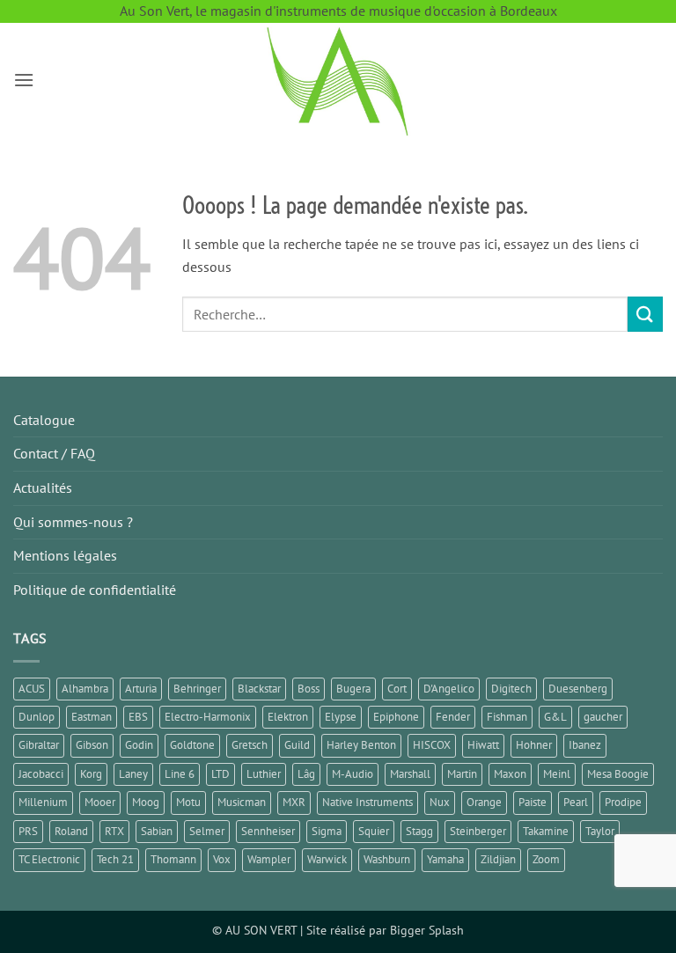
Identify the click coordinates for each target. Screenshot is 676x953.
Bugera (353, 688)
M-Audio (352, 773)
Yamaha (445, 859)
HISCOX (432, 744)
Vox (222, 859)
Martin (462, 773)
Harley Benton (361, 744)
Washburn (387, 859)
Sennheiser (268, 831)
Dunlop (36, 716)
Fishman (507, 716)
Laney (133, 773)
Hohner (534, 744)
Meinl (556, 773)
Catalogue (44, 420)
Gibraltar (38, 744)
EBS (138, 716)
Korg (91, 773)
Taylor (599, 831)
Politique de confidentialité (94, 589)
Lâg (306, 773)
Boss (309, 688)
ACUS (31, 688)
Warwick (327, 859)
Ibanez (585, 744)
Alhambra (85, 688)
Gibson (92, 744)
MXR (294, 802)
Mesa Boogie (618, 773)
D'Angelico (448, 688)
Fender (453, 716)
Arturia (141, 688)
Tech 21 (115, 859)
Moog (145, 802)
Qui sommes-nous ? (73, 522)
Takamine (546, 831)
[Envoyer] (645, 314)
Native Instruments (367, 802)
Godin (139, 744)
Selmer (206, 831)
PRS (28, 831)
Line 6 (180, 773)
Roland (71, 831)
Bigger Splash (427, 929)
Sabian (157, 831)
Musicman (241, 802)
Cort (397, 688)
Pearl (575, 802)
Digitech (511, 688)
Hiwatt (483, 744)
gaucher (603, 716)
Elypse (340, 716)
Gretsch (249, 744)
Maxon (510, 773)
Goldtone (192, 744)
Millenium (43, 802)
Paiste (532, 802)
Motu (188, 802)
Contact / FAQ (54, 453)
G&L (555, 716)
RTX (114, 831)
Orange (484, 802)
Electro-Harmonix (208, 716)
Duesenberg (577, 688)
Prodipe (623, 802)
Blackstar (259, 688)
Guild (297, 744)
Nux (440, 802)
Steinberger (478, 831)
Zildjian (498, 859)
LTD (220, 773)
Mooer (99, 802)
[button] (23, 79)
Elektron (288, 716)
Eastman (91, 716)
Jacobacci (40, 773)
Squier (373, 831)
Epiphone (396, 716)
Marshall (410, 773)
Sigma (327, 831)
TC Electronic (49, 859)
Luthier (263, 773)
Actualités (42, 487)
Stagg (419, 831)
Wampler (268, 859)
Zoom (546, 859)
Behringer (197, 688)
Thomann (173, 859)
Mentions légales (65, 555)
